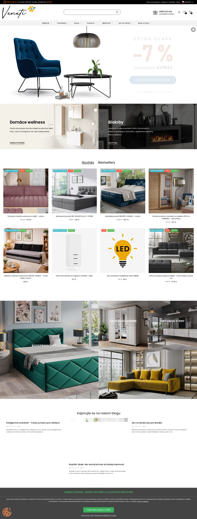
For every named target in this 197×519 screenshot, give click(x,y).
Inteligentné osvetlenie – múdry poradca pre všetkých (33, 464)
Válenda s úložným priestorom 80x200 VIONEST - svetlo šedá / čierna (26, 277)
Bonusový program (153, 2)
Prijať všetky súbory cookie (98, 510)
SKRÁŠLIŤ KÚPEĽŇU (17, 143)
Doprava (165, 2)
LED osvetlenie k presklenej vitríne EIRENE (123, 276)
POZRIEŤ (49, 362)
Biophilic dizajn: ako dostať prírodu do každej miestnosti (96, 464)
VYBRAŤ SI (172, 343)
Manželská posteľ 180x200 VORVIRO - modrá (122, 216)
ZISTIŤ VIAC (113, 143)
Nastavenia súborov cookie (105, 515)
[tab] (88, 162)
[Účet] (179, 12)
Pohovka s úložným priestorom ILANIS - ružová (26, 216)
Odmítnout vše (87, 515)
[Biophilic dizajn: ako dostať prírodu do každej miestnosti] (98, 440)
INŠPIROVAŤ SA (123, 343)
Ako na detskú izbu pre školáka (147, 464)
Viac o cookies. (143, 501)
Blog (178, 2)
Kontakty (172, 2)
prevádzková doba (166, 14)
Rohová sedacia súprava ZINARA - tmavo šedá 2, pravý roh (171, 277)
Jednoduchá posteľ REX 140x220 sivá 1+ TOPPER (74, 216)
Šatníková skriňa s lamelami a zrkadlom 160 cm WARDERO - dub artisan (171, 217)
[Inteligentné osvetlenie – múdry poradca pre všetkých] (35, 440)
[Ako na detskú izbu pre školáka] (161, 440)
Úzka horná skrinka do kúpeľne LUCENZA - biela (74, 276)
